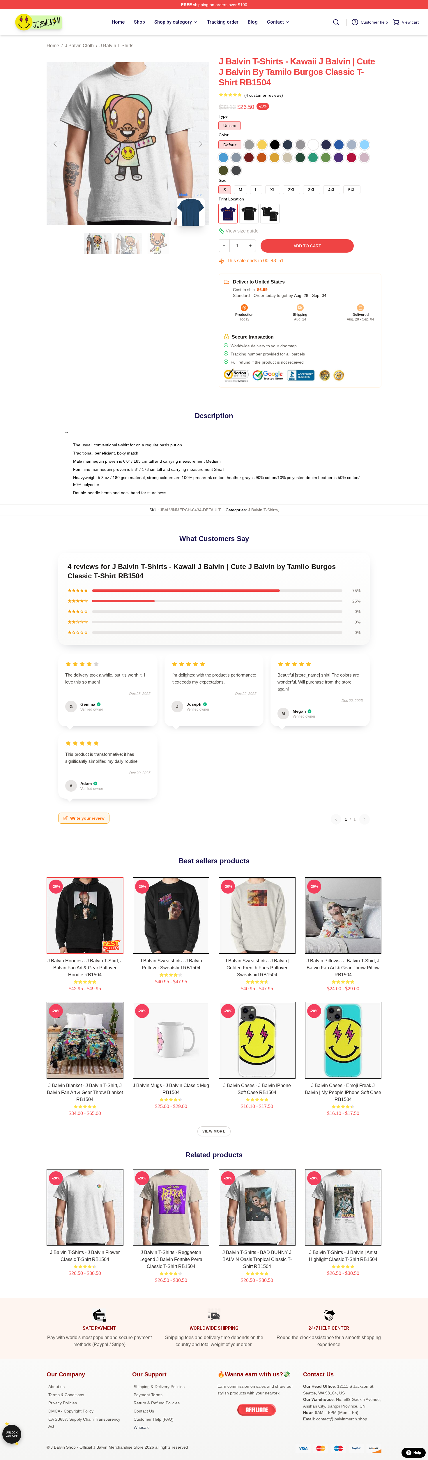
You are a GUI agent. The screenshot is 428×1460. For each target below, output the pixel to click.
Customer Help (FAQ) (154, 1419)
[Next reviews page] (364, 819)
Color (224, 135)
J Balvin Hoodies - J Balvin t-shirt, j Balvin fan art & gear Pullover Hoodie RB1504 (85, 967)
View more (214, 1131)
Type (223, 116)
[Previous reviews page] (336, 819)
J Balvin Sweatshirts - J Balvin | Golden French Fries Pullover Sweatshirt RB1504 (257, 967)
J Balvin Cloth (79, 45)
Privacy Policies (62, 1403)
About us (56, 1386)
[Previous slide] (55, 144)
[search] (336, 22)
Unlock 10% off (12, 1434)
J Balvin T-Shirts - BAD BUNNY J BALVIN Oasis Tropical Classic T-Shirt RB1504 (257, 1259)
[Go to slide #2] (128, 243)
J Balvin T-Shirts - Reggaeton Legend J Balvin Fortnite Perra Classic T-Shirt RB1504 (170, 1259)
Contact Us (144, 1411)
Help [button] (417, 1453)
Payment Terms (148, 1394)
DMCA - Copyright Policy (70, 1411)
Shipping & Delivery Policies (159, 1386)
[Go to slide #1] (98, 243)
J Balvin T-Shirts (116, 45)
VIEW (85, 948)
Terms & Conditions (66, 1394)
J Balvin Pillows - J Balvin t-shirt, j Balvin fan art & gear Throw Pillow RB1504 (343, 967)
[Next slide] (200, 144)
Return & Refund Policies (157, 1403)
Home (53, 45)
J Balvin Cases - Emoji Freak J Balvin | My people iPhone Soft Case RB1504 (343, 1092)
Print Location (231, 199)
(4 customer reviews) (263, 95)
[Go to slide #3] (158, 243)
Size (223, 180)
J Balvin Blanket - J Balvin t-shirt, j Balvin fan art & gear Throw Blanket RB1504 (85, 1092)
